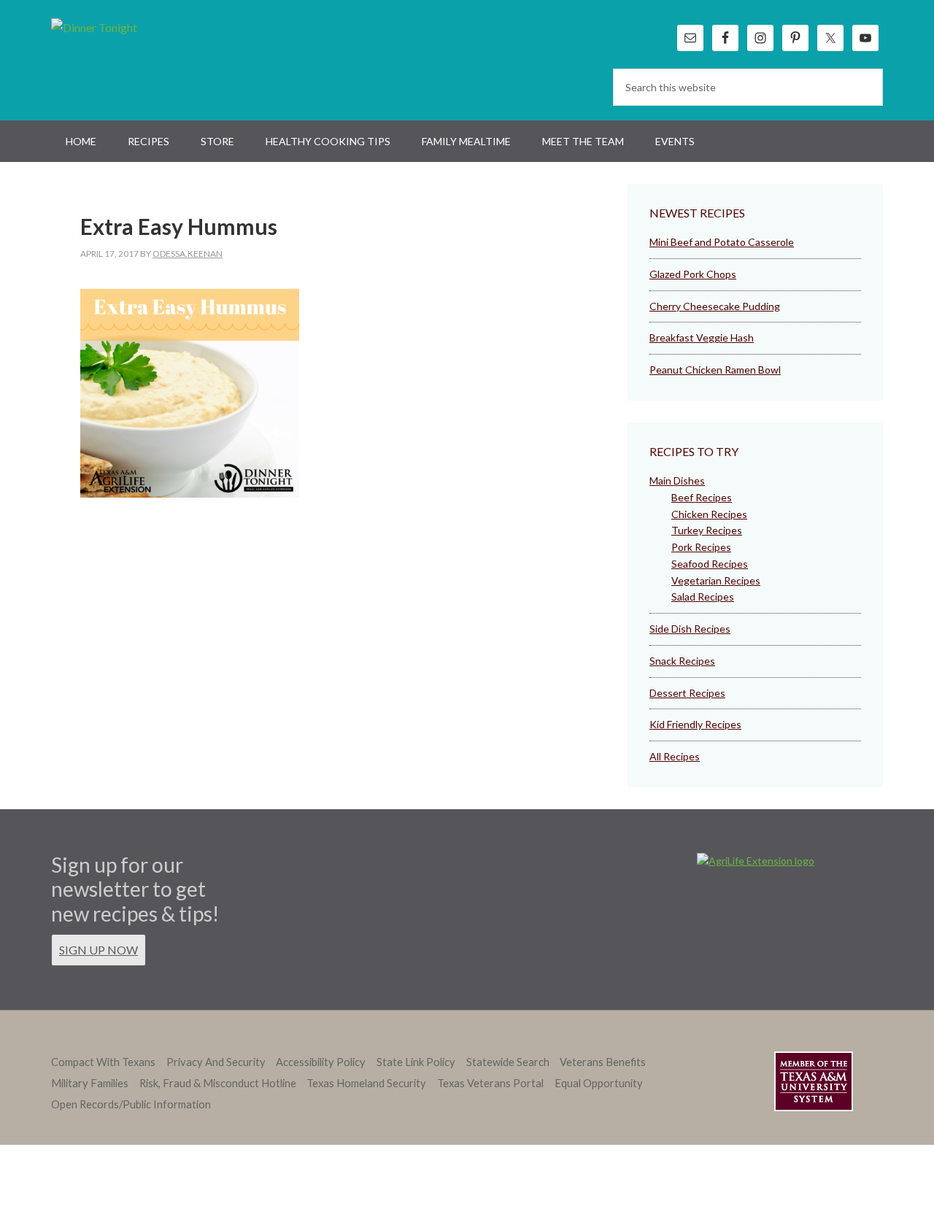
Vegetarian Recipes (715, 580)
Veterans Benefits (603, 1062)
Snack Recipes (682, 661)
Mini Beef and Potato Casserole (721, 242)
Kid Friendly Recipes (695, 724)
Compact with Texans (103, 1062)
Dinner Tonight (129, 58)
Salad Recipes (702, 596)
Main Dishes (677, 480)
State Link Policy (416, 1062)
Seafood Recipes (709, 563)
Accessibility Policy (321, 1062)
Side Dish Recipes (689, 628)
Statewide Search (507, 1062)
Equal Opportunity (599, 1083)
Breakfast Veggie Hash (701, 337)
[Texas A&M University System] (813, 1083)
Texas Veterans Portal (490, 1083)
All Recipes (674, 756)
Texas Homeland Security (366, 1083)
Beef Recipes (701, 497)
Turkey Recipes (706, 530)
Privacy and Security (216, 1062)
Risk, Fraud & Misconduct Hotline (217, 1083)
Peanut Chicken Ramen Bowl (715, 369)
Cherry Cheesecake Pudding (714, 306)
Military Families (89, 1083)
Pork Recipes (701, 547)
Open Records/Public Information (131, 1104)
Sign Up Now (98, 950)
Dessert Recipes (687, 693)
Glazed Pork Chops (692, 274)
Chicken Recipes (709, 514)
